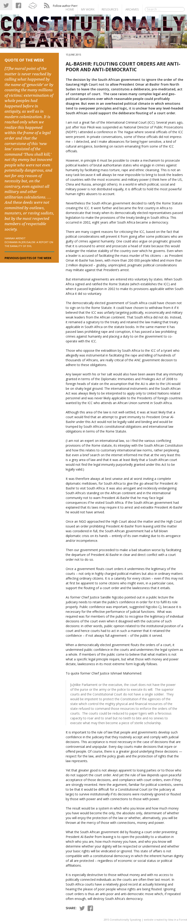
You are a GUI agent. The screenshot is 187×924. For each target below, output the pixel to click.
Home (70, 9)
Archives (132, 9)
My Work (88, 9)
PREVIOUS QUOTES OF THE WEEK (28, 258)
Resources (110, 9)
